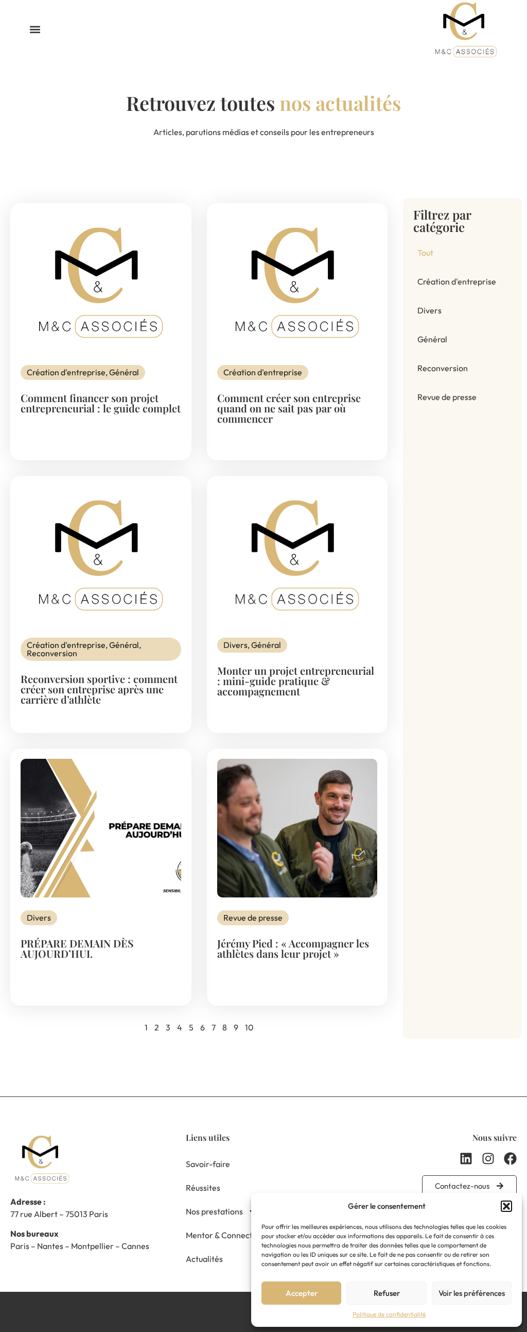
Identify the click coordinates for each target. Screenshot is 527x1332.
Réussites (203, 1188)
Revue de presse (447, 397)
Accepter (302, 1293)
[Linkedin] (466, 1158)
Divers (429, 310)
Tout (425, 252)
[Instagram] (488, 1158)
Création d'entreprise (456, 281)
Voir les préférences (471, 1293)
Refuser (387, 1293)
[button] (506, 1206)
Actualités (204, 1259)
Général (432, 339)
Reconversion (442, 368)
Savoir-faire (208, 1164)
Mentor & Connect (219, 1235)
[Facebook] (510, 1158)
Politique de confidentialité (389, 1314)
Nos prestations (214, 1211)
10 (249, 1027)
